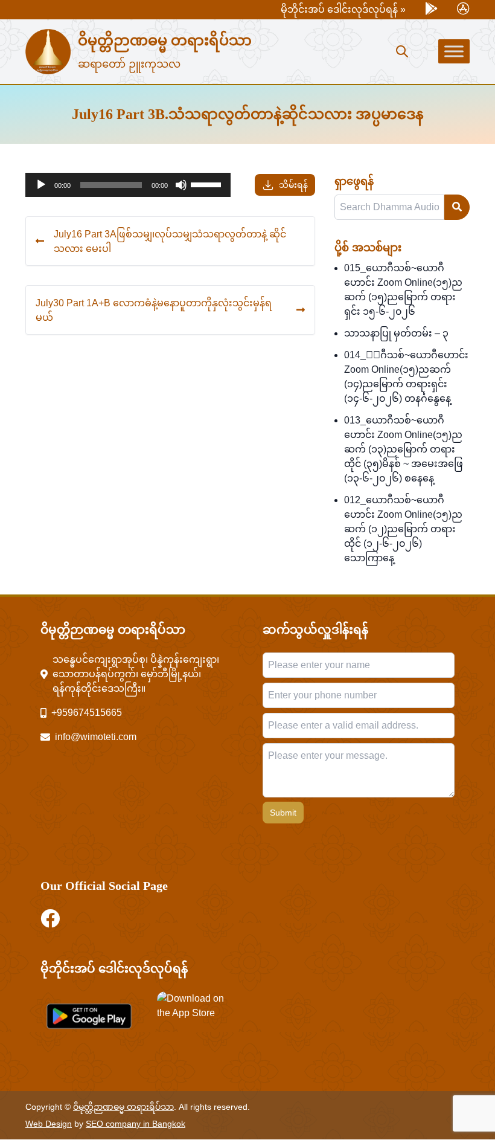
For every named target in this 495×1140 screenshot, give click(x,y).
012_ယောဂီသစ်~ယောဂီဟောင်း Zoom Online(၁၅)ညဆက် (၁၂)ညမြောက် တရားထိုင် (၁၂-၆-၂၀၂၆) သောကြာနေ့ (403, 529)
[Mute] (181, 185)
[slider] (208, 184)
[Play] (41, 185)
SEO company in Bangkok (135, 1124)
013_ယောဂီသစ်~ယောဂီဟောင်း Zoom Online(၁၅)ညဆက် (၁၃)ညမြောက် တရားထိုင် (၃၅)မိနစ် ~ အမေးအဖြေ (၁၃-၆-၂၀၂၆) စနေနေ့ (403, 449)
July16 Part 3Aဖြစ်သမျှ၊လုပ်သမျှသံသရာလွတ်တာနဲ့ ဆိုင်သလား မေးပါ (170, 241)
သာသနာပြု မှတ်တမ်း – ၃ (396, 333)
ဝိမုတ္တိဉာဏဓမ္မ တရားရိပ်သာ (165, 40)
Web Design (48, 1124)
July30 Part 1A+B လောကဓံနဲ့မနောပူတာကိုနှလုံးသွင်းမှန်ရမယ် (154, 310)
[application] (128, 185)
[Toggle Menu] (454, 51)
